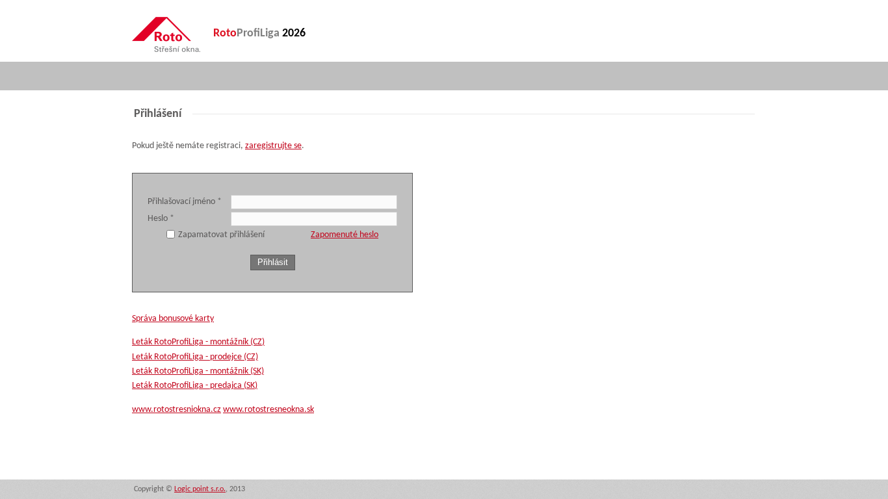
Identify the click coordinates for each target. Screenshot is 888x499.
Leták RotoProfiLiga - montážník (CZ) (198, 342)
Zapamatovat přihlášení (221, 235)
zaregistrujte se (273, 146)
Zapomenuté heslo (344, 235)
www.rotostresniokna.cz (176, 410)
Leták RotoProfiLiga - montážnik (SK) (198, 371)
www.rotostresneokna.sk (268, 410)
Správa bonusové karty (173, 319)
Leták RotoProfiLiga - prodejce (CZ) (195, 357)
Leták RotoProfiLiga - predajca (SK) (194, 385)
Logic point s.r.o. (200, 489)
